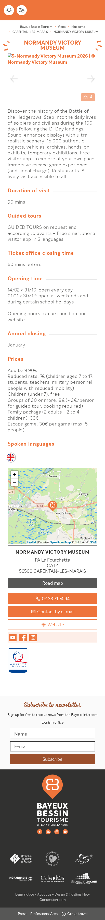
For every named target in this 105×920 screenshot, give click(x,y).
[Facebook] (39, 831)
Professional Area (44, 913)
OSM (93, 542)
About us (44, 894)
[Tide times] (22, 10)
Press (22, 913)
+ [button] (14, 474)
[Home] (52, 800)
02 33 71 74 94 (56, 599)
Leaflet (31, 542)
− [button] (14, 482)
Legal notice (24, 894)
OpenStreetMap (60, 542)
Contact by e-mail (55, 612)
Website (55, 625)
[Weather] (9, 10)
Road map (52, 583)
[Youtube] (65, 831)
